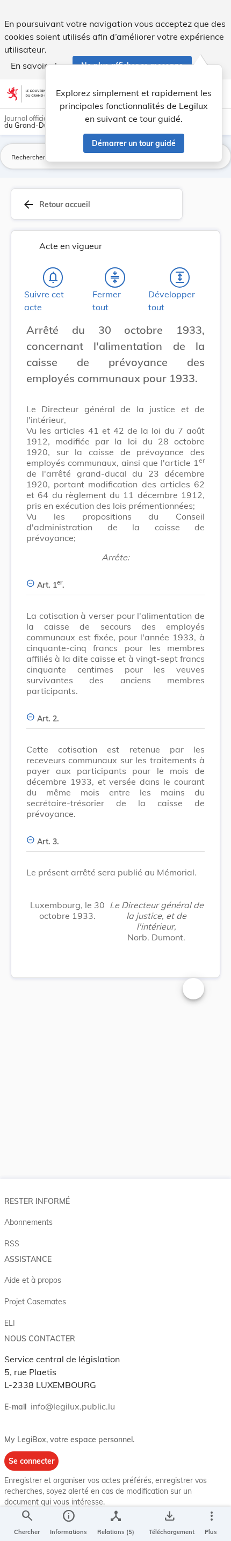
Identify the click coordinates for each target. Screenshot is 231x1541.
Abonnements (28, 1222)
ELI (9, 1323)
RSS (11, 1243)
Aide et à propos (32, 1280)
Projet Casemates (35, 1301)
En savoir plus (38, 65)
